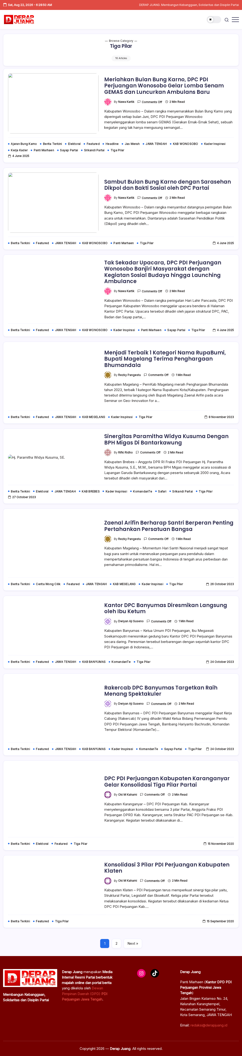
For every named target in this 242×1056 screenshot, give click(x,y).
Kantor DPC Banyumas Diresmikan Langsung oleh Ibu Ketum (165, 608)
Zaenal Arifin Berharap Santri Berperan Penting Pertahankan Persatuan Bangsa (168, 526)
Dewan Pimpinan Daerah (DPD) (84, 993)
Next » (132, 943)
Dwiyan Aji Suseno (131, 621)
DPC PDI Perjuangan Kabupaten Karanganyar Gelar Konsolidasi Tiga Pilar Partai (167, 781)
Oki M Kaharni (127, 794)
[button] (214, 19)
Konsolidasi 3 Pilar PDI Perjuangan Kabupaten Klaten (166, 868)
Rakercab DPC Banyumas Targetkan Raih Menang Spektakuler (160, 691)
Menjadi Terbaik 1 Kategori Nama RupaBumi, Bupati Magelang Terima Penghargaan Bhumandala (165, 359)
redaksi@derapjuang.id (208, 1025)
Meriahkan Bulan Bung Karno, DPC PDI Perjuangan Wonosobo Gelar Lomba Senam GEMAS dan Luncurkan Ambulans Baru (164, 86)
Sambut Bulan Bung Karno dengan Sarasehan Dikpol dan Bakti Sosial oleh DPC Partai (167, 185)
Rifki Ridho (125, 452)
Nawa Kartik (126, 101)
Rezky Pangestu (129, 375)
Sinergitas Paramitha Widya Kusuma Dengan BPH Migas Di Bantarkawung (166, 439)
